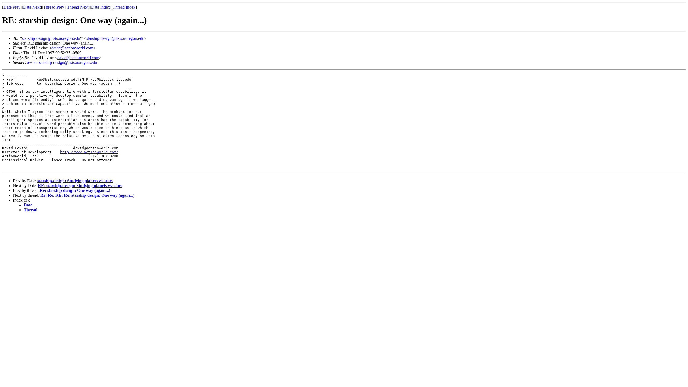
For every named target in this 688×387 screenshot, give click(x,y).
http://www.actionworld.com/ (89, 152)
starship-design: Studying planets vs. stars (75, 180)
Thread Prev (53, 7)
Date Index (100, 7)
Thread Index (124, 7)
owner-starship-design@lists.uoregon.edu (62, 62)
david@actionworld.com (72, 48)
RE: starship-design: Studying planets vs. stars (80, 185)
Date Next (32, 7)
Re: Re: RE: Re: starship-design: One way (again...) (87, 195)
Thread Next (77, 7)
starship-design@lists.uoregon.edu (51, 38)
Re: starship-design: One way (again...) (75, 190)
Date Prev (11, 7)
